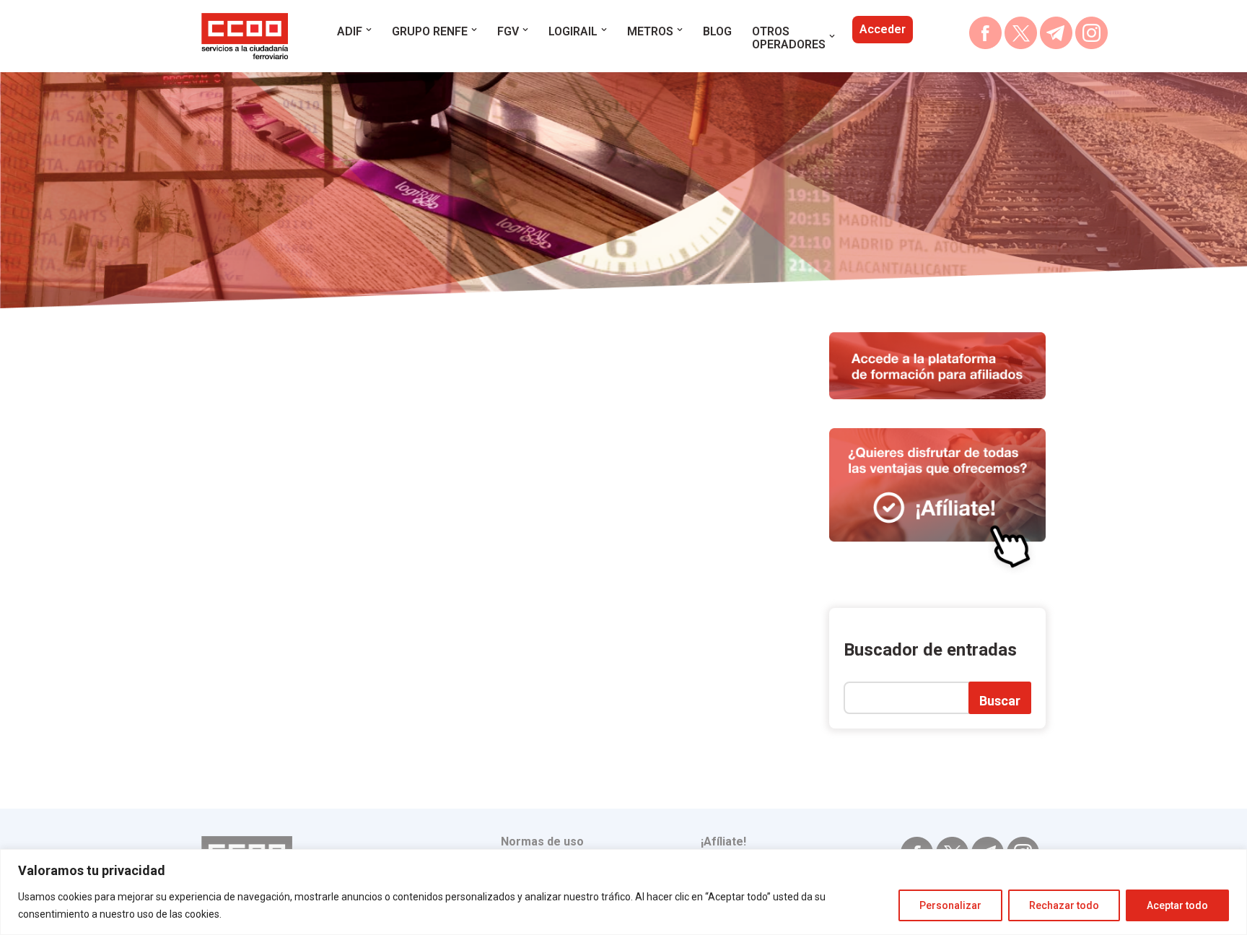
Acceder (882, 29)
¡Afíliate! (723, 841)
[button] (369, 29)
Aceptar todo (1177, 905)
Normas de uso (542, 841)
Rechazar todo (1064, 905)
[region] (623, 892)
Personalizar (950, 905)
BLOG (717, 31)
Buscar (999, 700)
